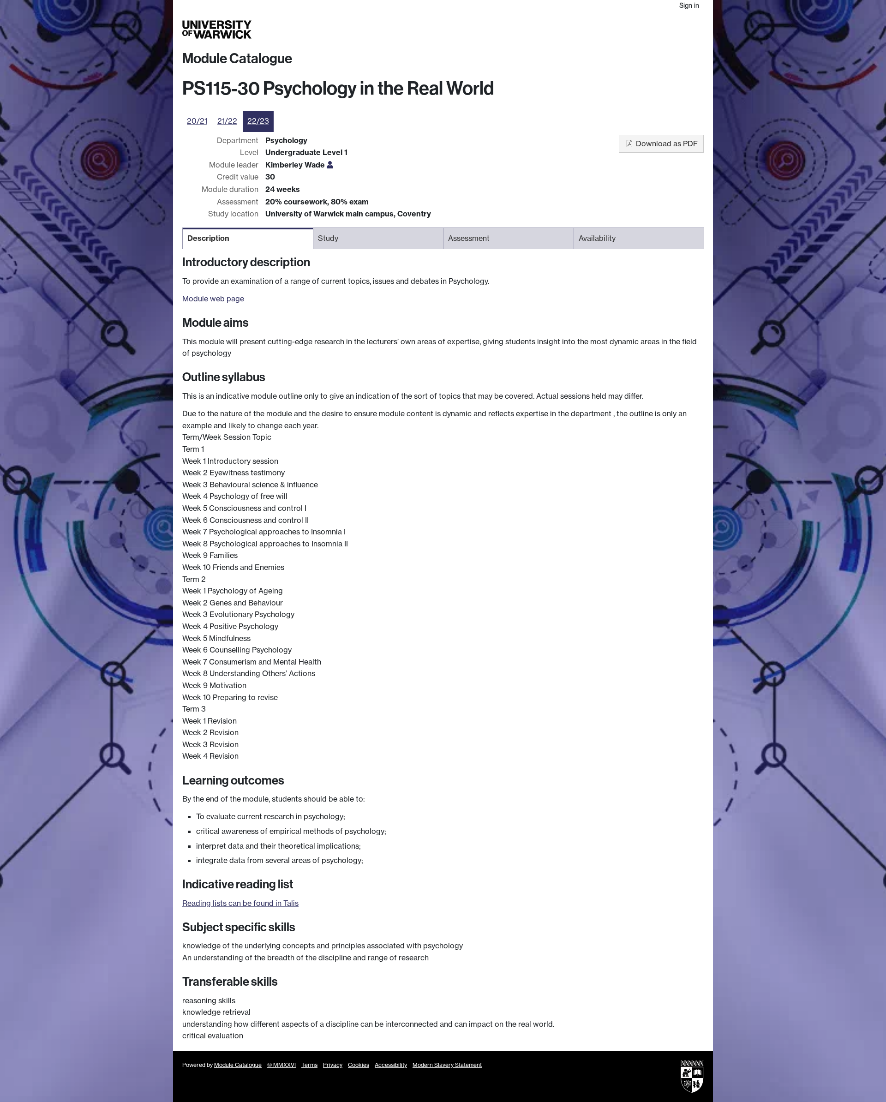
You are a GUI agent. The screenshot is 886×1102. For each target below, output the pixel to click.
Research (550, 29)
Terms (309, 1064)
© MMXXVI (281, 1064)
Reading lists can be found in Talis (240, 903)
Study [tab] (328, 238)
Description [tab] (208, 238)
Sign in (689, 5)
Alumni (619, 29)
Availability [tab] (597, 238)
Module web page (213, 298)
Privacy (332, 1064)
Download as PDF (666, 143)
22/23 (258, 121)
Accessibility (391, 1064)
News (645, 29)
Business (587, 29)
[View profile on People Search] (330, 164)
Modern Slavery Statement (447, 1064)
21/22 (227, 121)
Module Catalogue (237, 58)
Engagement (681, 29)
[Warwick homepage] (217, 29)
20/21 (197, 121)
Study (519, 29)
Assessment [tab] (469, 238)
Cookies (358, 1064)
